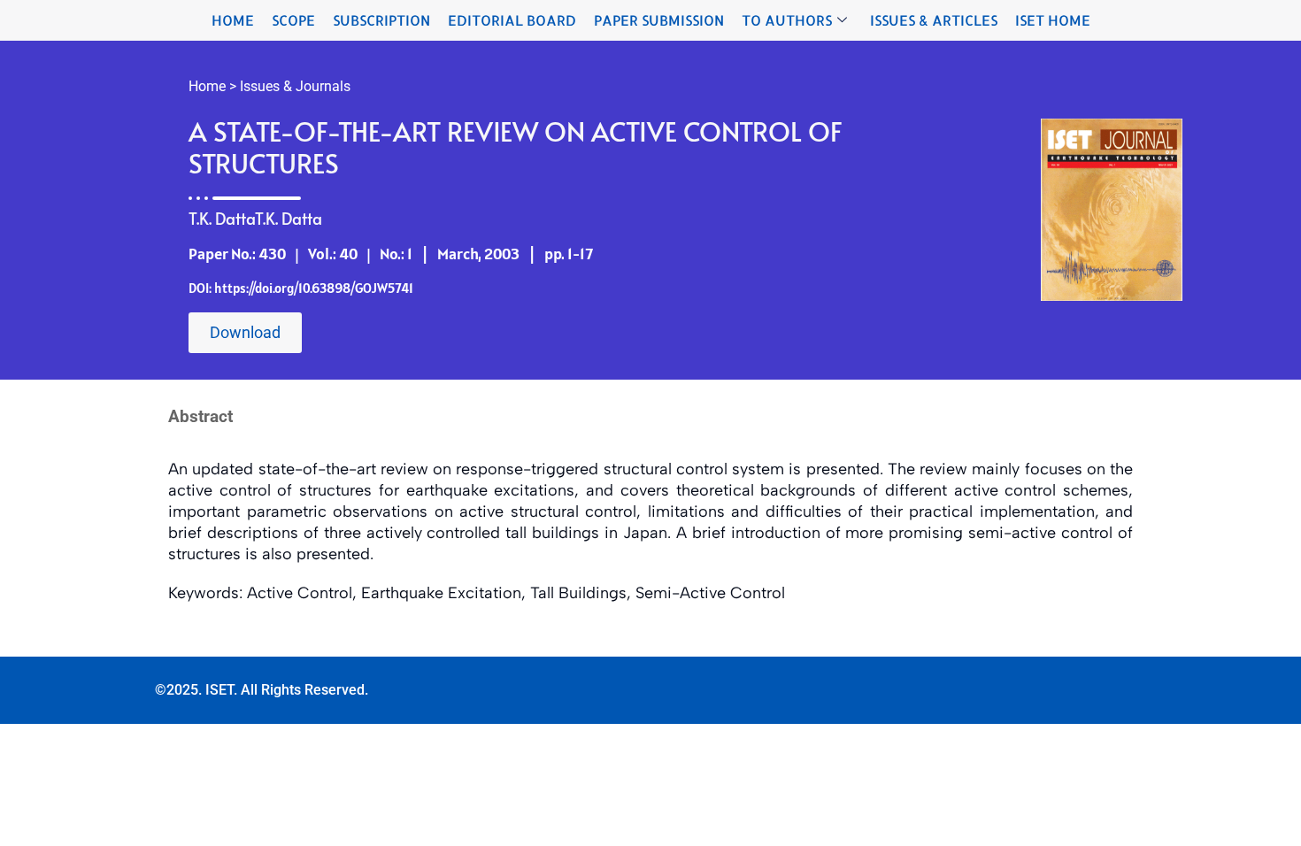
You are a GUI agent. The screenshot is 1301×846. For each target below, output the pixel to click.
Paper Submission (659, 20)
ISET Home (1052, 20)
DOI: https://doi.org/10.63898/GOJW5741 (301, 288)
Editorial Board (512, 20)
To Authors (787, 20)
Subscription (381, 20)
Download (245, 332)
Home (233, 20)
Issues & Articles (933, 20)
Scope (293, 20)
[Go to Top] (1274, 819)
